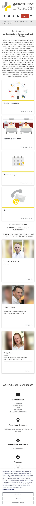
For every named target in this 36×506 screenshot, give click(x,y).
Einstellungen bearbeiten (18, 502)
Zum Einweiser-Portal (18, 448)
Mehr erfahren (25, 111)
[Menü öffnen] (31, 16)
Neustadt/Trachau (18, 406)
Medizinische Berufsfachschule (18, 412)
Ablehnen (18, 498)
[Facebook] (9, 16)
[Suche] (5, 16)
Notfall (25, 16)
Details (28, 279)
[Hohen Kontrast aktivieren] (18, 16)
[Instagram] (13, 16)
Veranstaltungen (18, 468)
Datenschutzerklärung (8, 489)
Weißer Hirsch (18, 410)
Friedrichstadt (18, 403)
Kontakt (18, 466)
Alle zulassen (18, 494)
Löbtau (18, 408)
